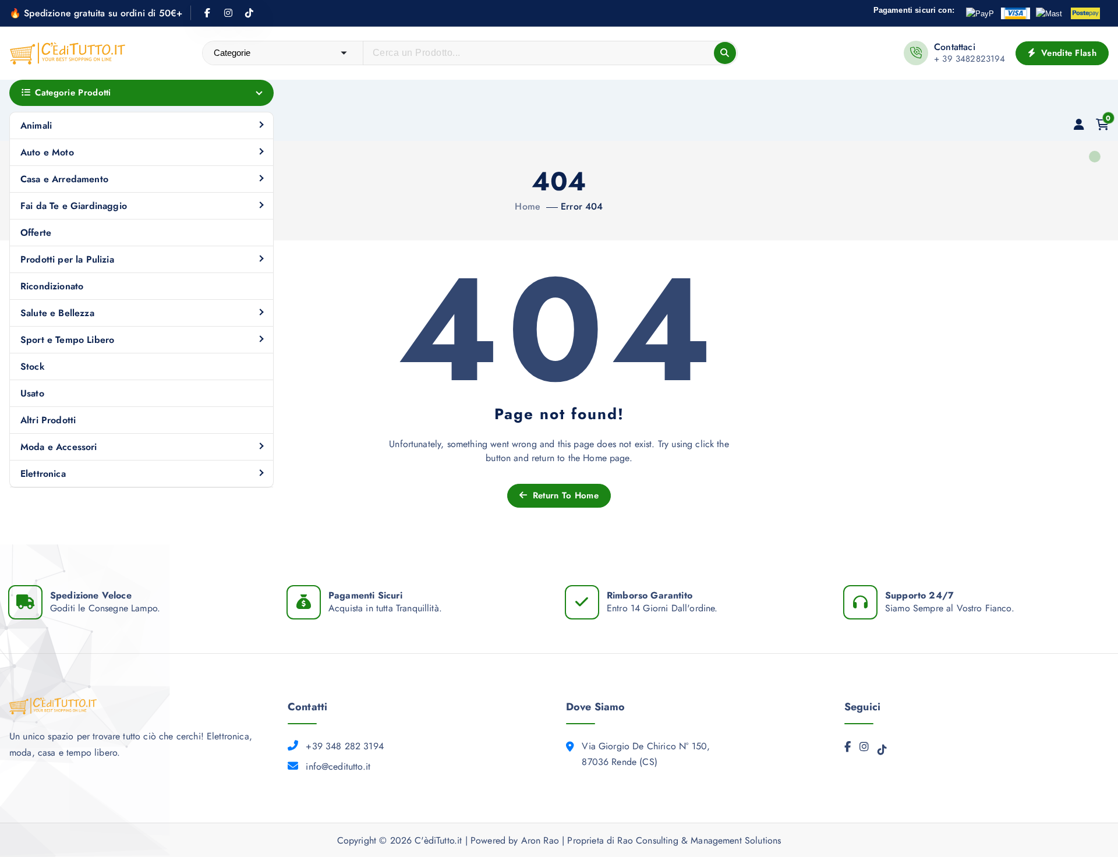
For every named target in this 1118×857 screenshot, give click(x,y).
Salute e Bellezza (57, 313)
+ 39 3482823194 (969, 58)
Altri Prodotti (48, 420)
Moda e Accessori (58, 447)
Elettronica (43, 473)
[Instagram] (864, 750)
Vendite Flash (1067, 53)
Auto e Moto (47, 152)
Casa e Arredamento (64, 179)
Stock (32, 366)
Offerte (35, 232)
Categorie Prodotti (73, 92)
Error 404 (582, 206)
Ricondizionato (51, 286)
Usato (32, 393)
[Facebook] (847, 750)
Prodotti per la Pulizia (67, 259)
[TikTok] (882, 752)
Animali (36, 125)
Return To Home (564, 495)
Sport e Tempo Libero (67, 339)
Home (527, 206)
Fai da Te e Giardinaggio (73, 206)
